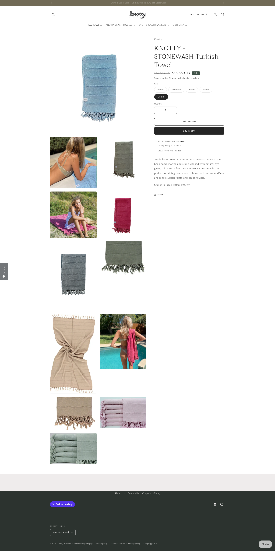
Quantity (158, 104)
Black (162, 90)
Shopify (89, 544)
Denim (161, 97)
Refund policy (102, 544)
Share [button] (160, 194)
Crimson (178, 90)
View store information (170, 150)
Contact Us (133, 493)
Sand (193, 90)
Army (207, 90)
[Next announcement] (223, 3)
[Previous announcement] (51, 3)
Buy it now (189, 130)
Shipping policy (150, 544)
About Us (120, 493)
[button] (53, 14)
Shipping (173, 78)
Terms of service (118, 544)
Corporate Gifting (151, 493)
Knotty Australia (64, 544)
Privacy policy (134, 544)
